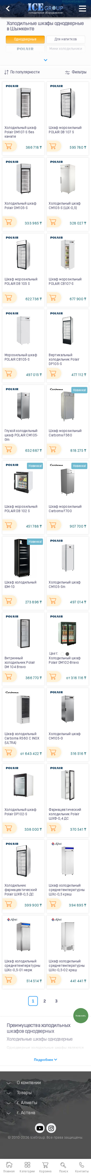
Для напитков (66, 39)
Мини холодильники (66, 49)
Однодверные (25, 39)
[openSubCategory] (45, 60)
